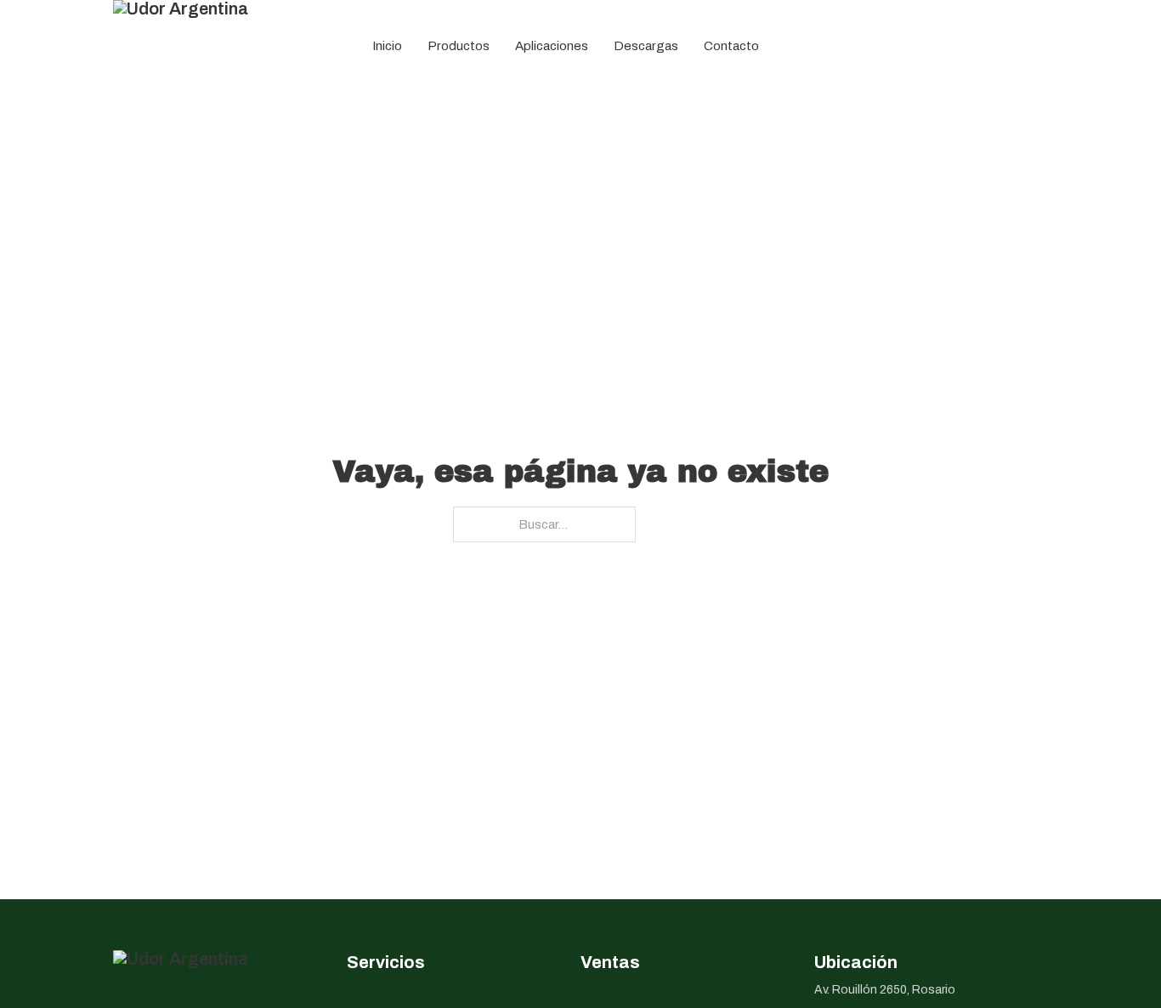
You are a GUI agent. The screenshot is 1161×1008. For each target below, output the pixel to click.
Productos (459, 46)
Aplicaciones (551, 46)
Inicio (387, 46)
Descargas (646, 46)
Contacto (731, 46)
